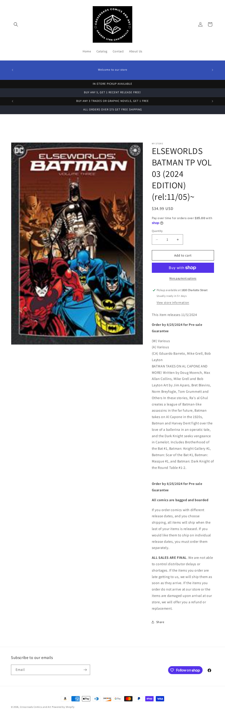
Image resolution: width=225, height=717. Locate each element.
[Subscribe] (85, 670)
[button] (16, 24)
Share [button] (160, 622)
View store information (173, 302)
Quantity (157, 231)
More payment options (182, 278)
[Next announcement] (212, 70)
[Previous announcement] (12, 70)
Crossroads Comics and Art (36, 706)
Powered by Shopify (63, 706)
